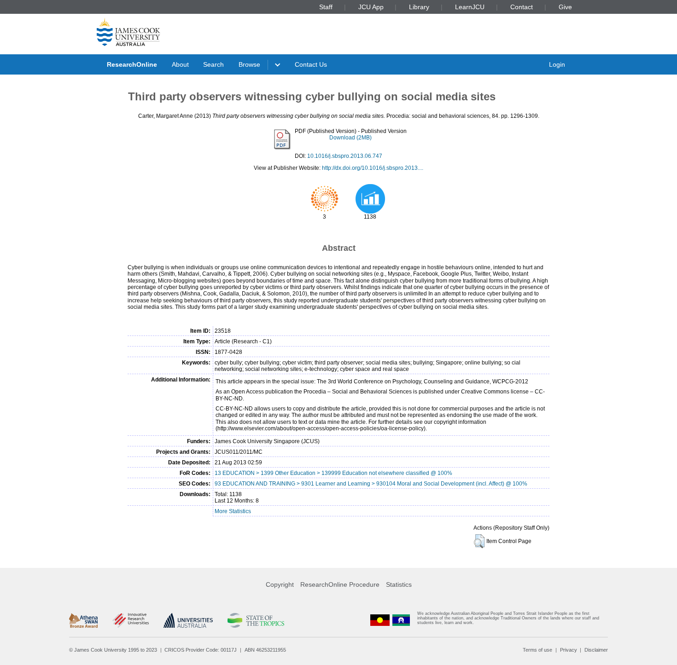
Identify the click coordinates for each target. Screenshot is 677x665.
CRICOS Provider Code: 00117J (200, 650)
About (180, 64)
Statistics (399, 584)
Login (557, 64)
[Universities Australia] (188, 620)
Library (419, 7)
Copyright (280, 584)
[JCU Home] (128, 31)
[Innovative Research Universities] (130, 620)
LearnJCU (469, 7)
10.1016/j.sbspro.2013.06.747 (344, 156)
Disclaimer (596, 650)
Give (565, 7)
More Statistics (233, 511)
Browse (249, 64)
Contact (521, 7)
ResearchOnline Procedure (339, 584)
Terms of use (537, 650)
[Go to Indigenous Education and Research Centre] (380, 620)
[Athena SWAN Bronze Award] (83, 620)
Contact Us (311, 64)
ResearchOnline (132, 64)
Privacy (568, 650)
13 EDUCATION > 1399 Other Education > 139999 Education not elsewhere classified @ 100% (333, 473)
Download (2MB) (350, 137)
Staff (326, 7)
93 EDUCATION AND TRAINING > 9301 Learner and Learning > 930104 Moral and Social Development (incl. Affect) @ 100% (371, 483)
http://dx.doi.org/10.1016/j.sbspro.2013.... (372, 168)
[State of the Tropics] (256, 620)
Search (213, 64)
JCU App (371, 7)
